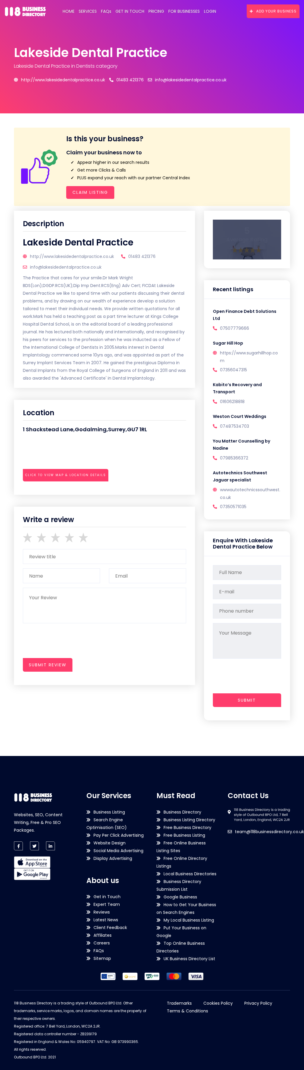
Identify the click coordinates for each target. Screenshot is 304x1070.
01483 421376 (130, 80)
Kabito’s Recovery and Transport (237, 388)
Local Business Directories (190, 874)
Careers (102, 943)
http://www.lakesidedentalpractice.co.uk (63, 80)
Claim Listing (90, 192)
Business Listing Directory (189, 820)
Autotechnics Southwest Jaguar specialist (240, 476)
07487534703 (234, 426)
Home (69, 11)
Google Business (180, 897)
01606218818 (232, 402)
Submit (247, 700)
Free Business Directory (187, 827)
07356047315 (233, 370)
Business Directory (182, 812)
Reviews (102, 912)
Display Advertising (113, 858)
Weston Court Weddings (239, 416)
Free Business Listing (184, 835)
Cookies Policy (218, 1003)
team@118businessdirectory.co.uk (269, 832)
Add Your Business (276, 11)
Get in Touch (129, 11)
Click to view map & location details (65, 475)
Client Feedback (110, 927)
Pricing (156, 11)
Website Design (110, 843)
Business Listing (109, 812)
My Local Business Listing (189, 920)
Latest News (106, 920)
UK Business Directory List (189, 959)
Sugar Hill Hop (228, 343)
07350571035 (233, 507)
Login (210, 11)
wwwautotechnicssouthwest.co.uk (250, 493)
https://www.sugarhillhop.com (249, 357)
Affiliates (103, 935)
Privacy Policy (258, 1003)
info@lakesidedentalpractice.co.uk (191, 80)
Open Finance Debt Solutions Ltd (244, 314)
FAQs (106, 11)
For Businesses (184, 11)
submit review (47, 665)
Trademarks (179, 1003)
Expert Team (107, 904)
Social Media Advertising (118, 851)
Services (88, 11)
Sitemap (102, 958)
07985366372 (234, 458)
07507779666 (234, 328)
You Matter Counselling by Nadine (241, 444)
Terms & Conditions (187, 1011)
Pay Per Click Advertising (119, 835)
